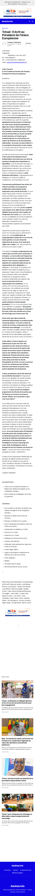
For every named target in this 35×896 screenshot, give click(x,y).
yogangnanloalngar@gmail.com (17, 62)
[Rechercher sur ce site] (29, 21)
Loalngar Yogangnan (14, 42)
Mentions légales (17, 873)
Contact (15, 870)
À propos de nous (25, 870)
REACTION (5, 28)
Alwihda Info (7, 21)
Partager (28, 43)
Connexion (7, 870)
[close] (33, 3)
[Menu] (32, 21)
